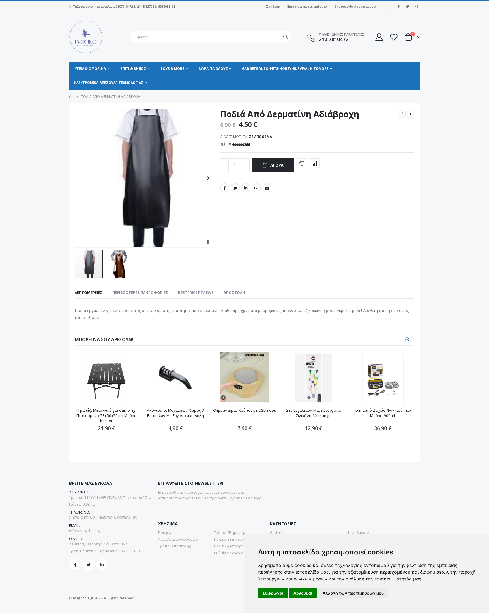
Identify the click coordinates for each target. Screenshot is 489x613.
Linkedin (102, 564)
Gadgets (277, 532)
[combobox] (210, 37)
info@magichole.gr (85, 530)
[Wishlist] (394, 37)
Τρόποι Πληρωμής (230, 532)
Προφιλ (164, 532)
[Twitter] (407, 6)
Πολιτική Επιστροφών (233, 539)
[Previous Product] (402, 114)
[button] (208, 242)
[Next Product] (410, 114)
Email (266, 187)
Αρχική (71, 96)
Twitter (235, 187)
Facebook (224, 187)
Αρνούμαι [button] (302, 593)
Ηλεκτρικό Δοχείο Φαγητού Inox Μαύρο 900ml (382, 413)
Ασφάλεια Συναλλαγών (178, 539)
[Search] (285, 37)
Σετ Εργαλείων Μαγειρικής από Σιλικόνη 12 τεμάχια (313, 413)
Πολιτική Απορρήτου (232, 546)
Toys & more (358, 532)
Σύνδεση (273, 6)
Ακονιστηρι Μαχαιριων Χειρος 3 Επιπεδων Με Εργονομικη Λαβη (175, 413)
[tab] (88, 292)
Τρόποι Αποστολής (174, 546)
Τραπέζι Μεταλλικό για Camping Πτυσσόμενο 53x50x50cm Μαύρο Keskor (106, 415)
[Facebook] (398, 6)
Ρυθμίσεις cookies (229, 552)
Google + (256, 187)
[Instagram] (416, 6)
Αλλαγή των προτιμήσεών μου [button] (353, 593)
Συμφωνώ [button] (273, 593)
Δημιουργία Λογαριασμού (355, 6)
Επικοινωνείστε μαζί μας (307, 6)
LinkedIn (245, 187)
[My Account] (378, 37)
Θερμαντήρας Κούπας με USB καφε (244, 410)
